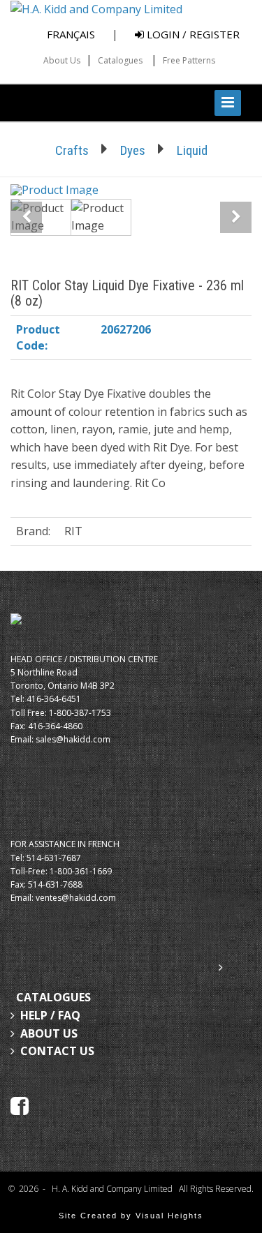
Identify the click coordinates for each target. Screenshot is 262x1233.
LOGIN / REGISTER (192, 34)
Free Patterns (189, 60)
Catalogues (120, 60)
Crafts (72, 150)
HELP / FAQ (50, 1015)
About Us (61, 60)
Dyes (132, 150)
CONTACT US (57, 1051)
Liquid (192, 150)
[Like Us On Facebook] (19, 1104)
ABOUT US (49, 1033)
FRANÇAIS (71, 34)
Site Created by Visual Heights (131, 1215)
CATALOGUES (53, 997)
